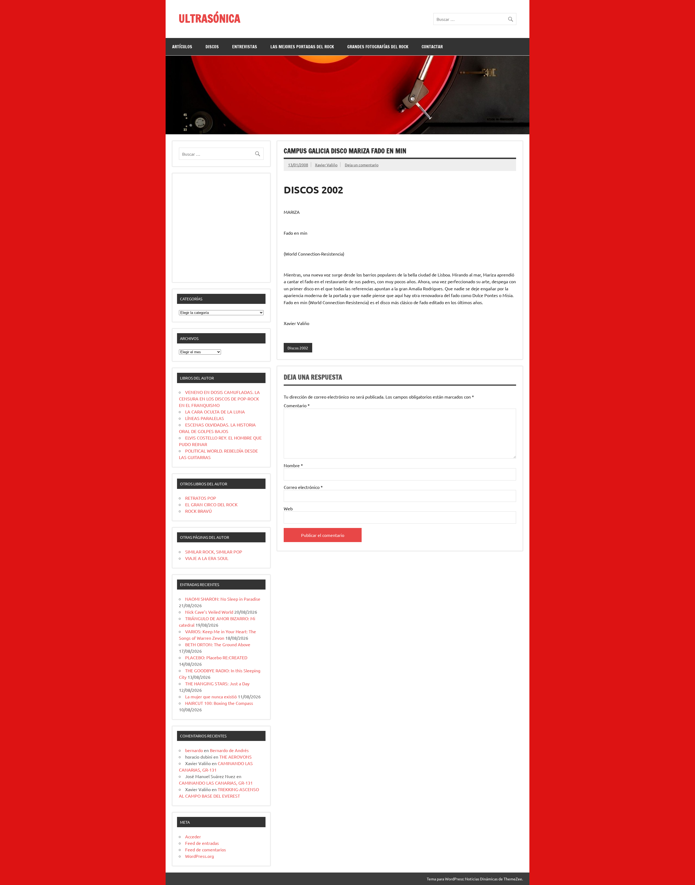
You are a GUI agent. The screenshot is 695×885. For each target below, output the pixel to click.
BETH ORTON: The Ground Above (217, 644)
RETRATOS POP (200, 498)
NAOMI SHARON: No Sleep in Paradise (222, 598)
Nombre (293, 465)
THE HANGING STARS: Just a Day (217, 683)
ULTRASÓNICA (209, 18)
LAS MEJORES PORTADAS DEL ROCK (302, 47)
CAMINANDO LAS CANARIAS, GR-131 (216, 782)
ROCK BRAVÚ (198, 511)
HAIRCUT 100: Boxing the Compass (219, 703)
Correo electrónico (303, 487)
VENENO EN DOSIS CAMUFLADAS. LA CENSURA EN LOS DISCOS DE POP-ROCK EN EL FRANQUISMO (219, 398)
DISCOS (212, 47)
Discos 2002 (298, 347)
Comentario (297, 405)
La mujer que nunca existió (211, 696)
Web (288, 508)
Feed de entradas (202, 843)
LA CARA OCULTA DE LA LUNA (215, 411)
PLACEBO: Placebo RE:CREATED (216, 657)
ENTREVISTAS (244, 47)
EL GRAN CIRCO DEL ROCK (211, 504)
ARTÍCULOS (182, 47)
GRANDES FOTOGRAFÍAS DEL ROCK (377, 47)
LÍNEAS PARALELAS (204, 418)
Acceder (193, 836)
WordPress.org (199, 856)
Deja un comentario (361, 164)
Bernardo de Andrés (229, 750)
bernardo (194, 750)
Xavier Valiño (326, 164)
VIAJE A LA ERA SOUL (206, 558)
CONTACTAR (432, 47)
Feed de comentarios (205, 849)
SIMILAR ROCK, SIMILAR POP (213, 551)
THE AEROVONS (235, 756)
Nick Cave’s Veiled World (209, 612)
